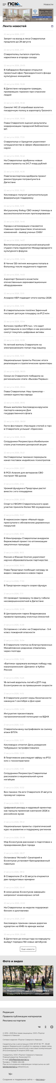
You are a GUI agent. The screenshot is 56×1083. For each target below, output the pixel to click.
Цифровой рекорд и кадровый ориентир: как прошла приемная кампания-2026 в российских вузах (28, 810)
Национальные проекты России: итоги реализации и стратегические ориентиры (28, 362)
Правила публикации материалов (22, 1016)
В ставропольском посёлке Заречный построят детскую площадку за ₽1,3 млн (26, 312)
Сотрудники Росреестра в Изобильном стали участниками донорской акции (26, 443)
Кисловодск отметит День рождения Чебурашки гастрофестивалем (25, 746)
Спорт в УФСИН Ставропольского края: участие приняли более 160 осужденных (27, 505)
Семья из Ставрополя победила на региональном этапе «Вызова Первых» (26, 377)
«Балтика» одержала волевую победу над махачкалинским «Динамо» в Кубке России (28, 666)
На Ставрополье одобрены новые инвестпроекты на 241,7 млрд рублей (25, 162)
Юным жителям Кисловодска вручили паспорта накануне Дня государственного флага (26, 410)
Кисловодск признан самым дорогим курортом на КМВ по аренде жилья (25, 925)
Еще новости (28, 949)
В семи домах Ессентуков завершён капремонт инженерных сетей (24, 893)
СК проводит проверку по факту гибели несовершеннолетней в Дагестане (27, 599)
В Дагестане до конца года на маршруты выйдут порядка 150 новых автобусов (27, 940)
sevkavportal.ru (10, 1066)
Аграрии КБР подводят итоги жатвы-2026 (28, 298)
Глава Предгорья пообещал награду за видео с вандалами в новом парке (26, 571)
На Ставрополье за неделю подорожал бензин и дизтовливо (26, 909)
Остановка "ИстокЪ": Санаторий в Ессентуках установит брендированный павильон (27, 860)
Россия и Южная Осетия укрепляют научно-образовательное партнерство (26, 558)
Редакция (8, 1012)
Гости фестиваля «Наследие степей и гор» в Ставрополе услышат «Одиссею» (28, 427)
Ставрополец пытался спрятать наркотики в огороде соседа (22, 56)
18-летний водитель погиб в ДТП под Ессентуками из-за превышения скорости (28, 684)
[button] (6, 981)
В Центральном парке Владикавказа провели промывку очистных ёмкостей (26, 615)
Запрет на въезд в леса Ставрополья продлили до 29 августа (24, 40)
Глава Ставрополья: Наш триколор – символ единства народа (24, 393)
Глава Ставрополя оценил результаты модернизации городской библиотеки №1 (26, 126)
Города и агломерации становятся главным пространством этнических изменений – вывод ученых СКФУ (25, 229)
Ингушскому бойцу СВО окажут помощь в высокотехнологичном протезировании (28, 212)
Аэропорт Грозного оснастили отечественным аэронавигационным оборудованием (25, 282)
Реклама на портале (14, 1020)
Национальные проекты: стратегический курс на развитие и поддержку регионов (27, 828)
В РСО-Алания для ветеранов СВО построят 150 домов (23, 474)
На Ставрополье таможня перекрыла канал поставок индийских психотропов (27, 458)
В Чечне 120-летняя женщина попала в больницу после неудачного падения (26, 265)
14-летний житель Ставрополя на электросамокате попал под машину (25, 346)
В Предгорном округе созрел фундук (25, 585)
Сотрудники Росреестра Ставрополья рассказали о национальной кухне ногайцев (25, 776)
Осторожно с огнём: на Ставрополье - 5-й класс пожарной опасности (27, 631)
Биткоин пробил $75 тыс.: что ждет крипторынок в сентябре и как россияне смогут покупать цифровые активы (27, 329)
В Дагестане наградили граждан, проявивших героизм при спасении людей (24, 91)
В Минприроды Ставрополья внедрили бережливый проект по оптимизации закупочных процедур (26, 541)
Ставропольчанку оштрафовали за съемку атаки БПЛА (28, 731)
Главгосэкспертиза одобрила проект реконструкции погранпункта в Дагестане (25, 179)
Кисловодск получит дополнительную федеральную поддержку (26, 196)
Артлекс (40, 1079)
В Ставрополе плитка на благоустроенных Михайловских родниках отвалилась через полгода (28, 648)
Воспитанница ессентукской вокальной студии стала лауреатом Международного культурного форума (28, 247)
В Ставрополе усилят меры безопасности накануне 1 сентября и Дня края (27, 699)
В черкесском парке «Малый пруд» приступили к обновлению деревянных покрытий (27, 522)
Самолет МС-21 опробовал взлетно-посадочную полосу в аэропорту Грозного (28, 109)
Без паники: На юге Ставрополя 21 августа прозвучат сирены (28, 793)
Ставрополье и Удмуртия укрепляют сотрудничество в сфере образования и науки (27, 144)
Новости (48, 4)
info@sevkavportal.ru (19, 1059)
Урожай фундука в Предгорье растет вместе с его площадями (25, 490)
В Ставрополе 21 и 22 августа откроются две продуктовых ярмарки (26, 878)
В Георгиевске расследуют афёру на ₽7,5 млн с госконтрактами (27, 759)
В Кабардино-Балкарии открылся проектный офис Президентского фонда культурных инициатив (27, 73)
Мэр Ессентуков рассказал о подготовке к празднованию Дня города (28, 843)
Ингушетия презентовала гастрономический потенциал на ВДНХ (26, 715)
